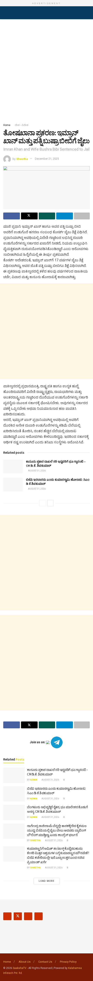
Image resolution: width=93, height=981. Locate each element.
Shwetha (22, 158)
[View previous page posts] (42, 503)
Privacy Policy (68, 961)
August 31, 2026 (37, 470)
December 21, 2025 (47, 158)
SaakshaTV (19, 968)
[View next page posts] (50, 503)
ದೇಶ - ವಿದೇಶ (21, 125)
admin (33, 780)
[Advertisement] (46, 70)
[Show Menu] (5, 12)
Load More (46, 881)
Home (6, 125)
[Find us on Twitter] (18, 916)
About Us (24, 961)
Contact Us (45, 961)
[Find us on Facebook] (7, 916)
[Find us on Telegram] (38, 916)
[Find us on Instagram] (28, 916)
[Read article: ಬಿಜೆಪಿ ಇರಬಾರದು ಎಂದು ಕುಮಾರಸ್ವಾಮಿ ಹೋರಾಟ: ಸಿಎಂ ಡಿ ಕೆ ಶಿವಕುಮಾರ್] (13, 484)
